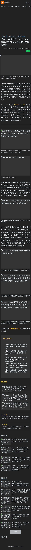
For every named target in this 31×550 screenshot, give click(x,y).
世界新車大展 (21, 36)
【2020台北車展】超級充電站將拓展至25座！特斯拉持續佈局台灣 (16, 346)
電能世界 (24, 6)
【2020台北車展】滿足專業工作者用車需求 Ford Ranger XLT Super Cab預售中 (16, 359)
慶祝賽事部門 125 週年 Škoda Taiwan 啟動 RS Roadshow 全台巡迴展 (20, 405)
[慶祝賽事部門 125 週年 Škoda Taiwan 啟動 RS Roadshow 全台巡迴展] (7, 405)
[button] (29, 2)
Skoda (3, 36)
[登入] (26, 2)
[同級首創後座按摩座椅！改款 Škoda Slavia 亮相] (7, 389)
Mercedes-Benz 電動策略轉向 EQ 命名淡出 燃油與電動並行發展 (21, 508)
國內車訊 (3, 6)
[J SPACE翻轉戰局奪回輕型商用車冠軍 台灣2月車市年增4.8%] (6, 516)
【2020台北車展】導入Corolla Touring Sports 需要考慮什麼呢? (15, 353)
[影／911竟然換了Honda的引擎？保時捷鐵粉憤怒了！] (6, 492)
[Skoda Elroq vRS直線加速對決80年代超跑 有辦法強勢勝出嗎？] (6, 468)
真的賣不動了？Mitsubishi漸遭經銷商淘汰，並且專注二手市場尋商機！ (20, 484)
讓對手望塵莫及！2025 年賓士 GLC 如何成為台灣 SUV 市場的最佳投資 (21, 500)
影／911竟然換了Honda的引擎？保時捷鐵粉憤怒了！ (21, 492)
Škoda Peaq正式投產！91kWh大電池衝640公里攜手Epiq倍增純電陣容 (21, 397)
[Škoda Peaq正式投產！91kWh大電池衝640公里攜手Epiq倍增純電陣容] (7, 397)
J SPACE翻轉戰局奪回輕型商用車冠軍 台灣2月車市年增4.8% (20, 516)
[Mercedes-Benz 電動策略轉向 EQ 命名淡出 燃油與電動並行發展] (6, 508)
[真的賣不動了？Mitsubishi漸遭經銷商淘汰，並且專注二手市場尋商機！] (6, 484)
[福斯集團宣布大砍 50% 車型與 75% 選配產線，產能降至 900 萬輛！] (6, 459)
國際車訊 (17, 6)
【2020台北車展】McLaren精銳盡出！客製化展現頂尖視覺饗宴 (16, 371)
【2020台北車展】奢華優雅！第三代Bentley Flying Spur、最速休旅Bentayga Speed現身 (16, 365)
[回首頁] (8, 2)
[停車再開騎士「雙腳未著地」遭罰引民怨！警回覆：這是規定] (6, 525)
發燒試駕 (10, 6)
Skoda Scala (11, 36)
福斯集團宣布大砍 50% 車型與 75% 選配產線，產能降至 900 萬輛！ (21, 459)
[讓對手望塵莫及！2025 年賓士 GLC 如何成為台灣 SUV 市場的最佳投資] (6, 500)
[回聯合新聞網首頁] (2, 2)
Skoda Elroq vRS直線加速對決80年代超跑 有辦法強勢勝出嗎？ (21, 467)
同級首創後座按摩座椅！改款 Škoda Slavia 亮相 (20, 389)
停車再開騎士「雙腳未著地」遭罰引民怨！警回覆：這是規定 (20, 524)
